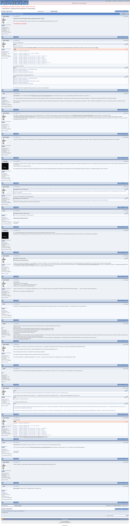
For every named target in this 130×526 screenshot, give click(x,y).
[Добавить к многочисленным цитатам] (119, 109)
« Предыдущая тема (109, 505)
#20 (127, 486)
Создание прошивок (31, 8)
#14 (127, 344)
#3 (127, 93)
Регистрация (84, 3)
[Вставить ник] (16, 37)
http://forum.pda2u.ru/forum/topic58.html (20, 218)
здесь (69, 395)
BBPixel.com (67, 521)
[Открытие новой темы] (125, 11)
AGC (4, 93)
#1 (127, 16)
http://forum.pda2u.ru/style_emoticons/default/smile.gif (42, 95)
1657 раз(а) (10, 104)
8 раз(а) (9, 178)
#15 (127, 368)
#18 (127, 442)
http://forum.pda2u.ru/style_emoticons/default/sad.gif (33, 436)
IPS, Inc (70, 522)
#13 (127, 323)
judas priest (5, 161)
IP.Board (64, 522)
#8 (127, 210)
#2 (127, 40)
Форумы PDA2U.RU (6, 8)
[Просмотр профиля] (4, 20)
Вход (80, 3)
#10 (127, 255)
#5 (127, 137)
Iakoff (4, 323)
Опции (123, 13)
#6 (127, 161)
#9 (127, 230)
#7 (127, 186)
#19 (127, 462)
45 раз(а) (9, 56)
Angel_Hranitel (6, 16)
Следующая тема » (125, 505)
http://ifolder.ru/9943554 (24, 338)
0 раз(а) (9, 334)
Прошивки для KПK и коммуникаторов (18, 8)
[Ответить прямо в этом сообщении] (125, 109)
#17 (127, 417)
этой (17, 346)
